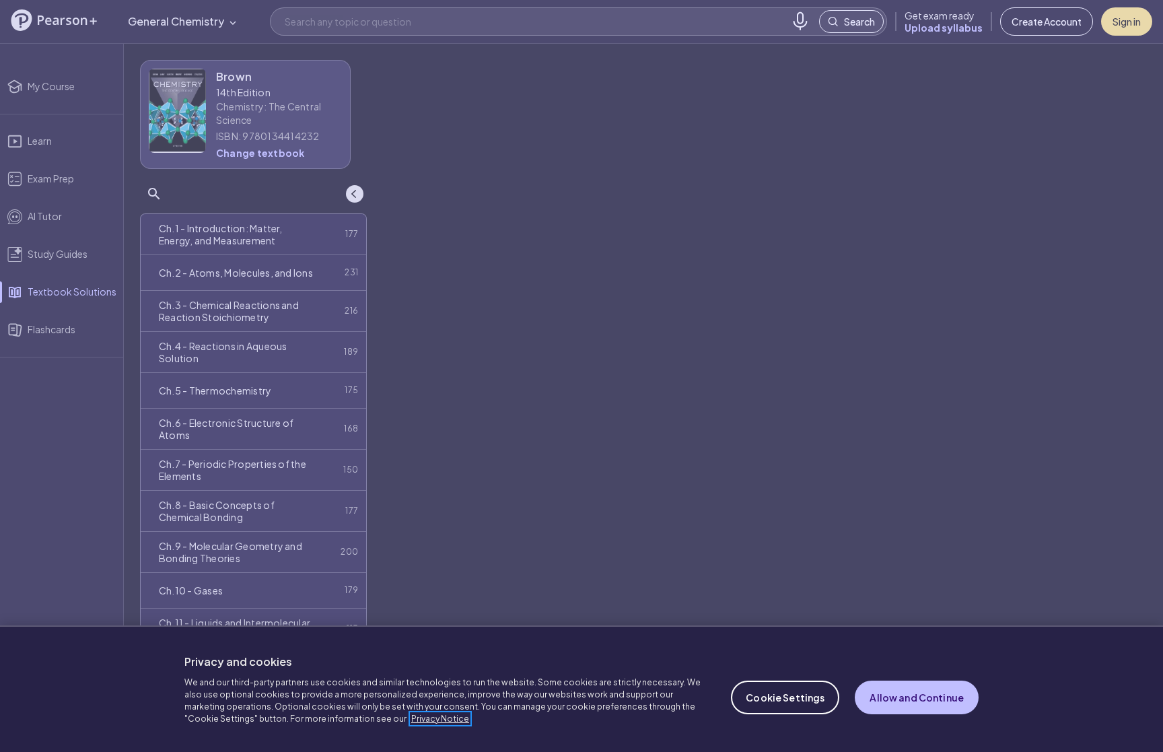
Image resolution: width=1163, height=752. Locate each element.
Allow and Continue (917, 697)
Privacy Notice (440, 719)
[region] (581, 688)
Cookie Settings (785, 697)
